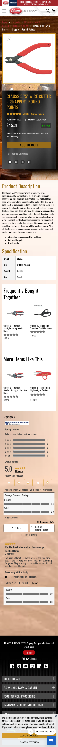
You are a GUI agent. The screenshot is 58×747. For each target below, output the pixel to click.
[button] (4, 11)
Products (16, 22)
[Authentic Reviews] (17, 423)
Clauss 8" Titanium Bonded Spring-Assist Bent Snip (16, 390)
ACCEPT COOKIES (29, 736)
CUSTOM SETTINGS (29, 742)
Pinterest (46, 666)
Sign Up (29, 652)
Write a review (37, 114)
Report (35, 583)
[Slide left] (23, 87)
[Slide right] (35, 87)
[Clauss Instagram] (32, 666)
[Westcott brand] (13, 3)
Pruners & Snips (20, 26)
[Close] (56, 716)
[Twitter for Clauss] (19, 666)
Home (4, 22)
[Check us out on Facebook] (12, 666)
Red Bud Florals (12, 551)
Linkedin (39, 666)
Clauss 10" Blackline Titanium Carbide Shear (41, 327)
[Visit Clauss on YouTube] (25, 666)
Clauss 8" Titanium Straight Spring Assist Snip (14, 328)
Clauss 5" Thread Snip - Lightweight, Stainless (41, 389)
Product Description (37, 119)
